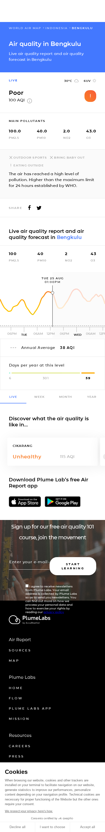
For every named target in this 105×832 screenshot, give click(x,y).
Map (14, 660)
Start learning (73, 566)
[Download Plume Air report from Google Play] (63, 502)
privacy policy (53, 612)
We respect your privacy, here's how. (29, 811)
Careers (20, 746)
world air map (25, 28)
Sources (20, 650)
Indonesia (56, 28)
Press (16, 756)
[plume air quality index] (29, 102)
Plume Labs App (30, 708)
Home (16, 688)
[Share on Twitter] (39, 209)
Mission (19, 719)
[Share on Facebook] (29, 209)
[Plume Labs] (52, 620)
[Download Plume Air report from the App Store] (25, 502)
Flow (16, 698)
